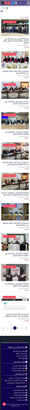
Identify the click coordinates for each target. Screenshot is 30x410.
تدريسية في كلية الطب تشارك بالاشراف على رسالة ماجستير (15, 224)
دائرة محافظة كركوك (19, 390)
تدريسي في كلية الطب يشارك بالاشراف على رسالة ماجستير (15, 72)
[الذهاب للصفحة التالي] (7, 328)
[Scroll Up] (4, 404)
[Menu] (1, 11)
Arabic (4, 8)
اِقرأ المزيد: (26, 47)
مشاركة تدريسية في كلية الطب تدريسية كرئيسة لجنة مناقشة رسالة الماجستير (15, 193)
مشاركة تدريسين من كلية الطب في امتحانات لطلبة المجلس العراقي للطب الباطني (16, 40)
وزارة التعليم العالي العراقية (17, 397)
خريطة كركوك (21, 400)
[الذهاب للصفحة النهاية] (3, 328)
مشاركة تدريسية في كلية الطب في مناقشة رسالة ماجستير (17, 102)
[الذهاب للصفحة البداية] (26, 328)
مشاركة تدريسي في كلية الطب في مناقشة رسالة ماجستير (17, 132)
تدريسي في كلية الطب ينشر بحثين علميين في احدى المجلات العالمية (17, 315)
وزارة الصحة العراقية (19, 392)
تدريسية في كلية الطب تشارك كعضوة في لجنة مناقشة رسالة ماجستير (16, 163)
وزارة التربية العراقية (19, 395)
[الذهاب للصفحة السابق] (22, 328)
